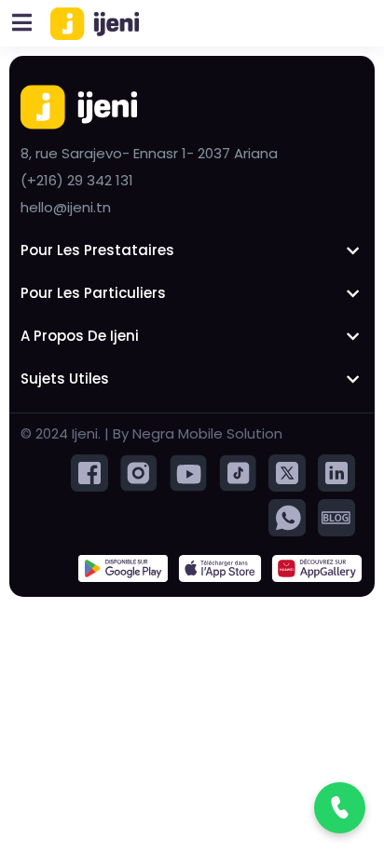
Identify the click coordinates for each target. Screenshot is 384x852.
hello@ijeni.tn (66, 207)
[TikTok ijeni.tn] (237, 471)
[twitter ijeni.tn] (287, 471)
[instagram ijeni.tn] (139, 471)
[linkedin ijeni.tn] (336, 471)
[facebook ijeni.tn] (89, 471)
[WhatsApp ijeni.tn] (287, 516)
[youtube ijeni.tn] (188, 471)
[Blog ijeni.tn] (336, 516)
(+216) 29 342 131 (77, 180)
